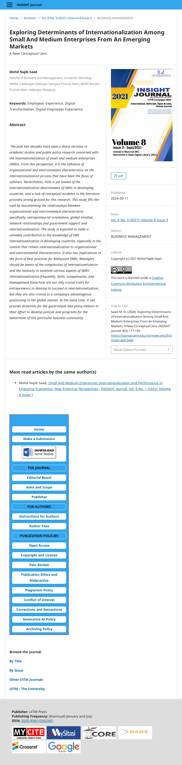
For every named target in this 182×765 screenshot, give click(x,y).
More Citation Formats (130, 349)
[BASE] (135, 738)
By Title (15, 661)
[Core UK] (99, 738)
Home (13, 18)
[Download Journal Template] (39, 458)
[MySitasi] (63, 738)
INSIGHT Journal (29, 5)
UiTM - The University (27, 688)
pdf (120, 176)
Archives (30, 18)
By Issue (16, 670)
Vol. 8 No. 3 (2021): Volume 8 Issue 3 (66, 18)
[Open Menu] (9, 4)
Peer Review (39, 565)
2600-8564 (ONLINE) (37, 720)
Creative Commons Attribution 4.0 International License (138, 284)
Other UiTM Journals (26, 679)
